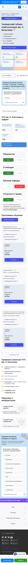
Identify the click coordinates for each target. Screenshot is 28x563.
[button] (14, 507)
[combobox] (13, 7)
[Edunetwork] (3, 7)
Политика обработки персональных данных (10, 548)
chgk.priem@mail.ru (9, 379)
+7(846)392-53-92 (9, 392)
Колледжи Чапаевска (10, 15)
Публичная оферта (5, 546)
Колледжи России (5, 13)
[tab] (8, 75)
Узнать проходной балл (9, 236)
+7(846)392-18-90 (9, 390)
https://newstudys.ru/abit (10, 376)
